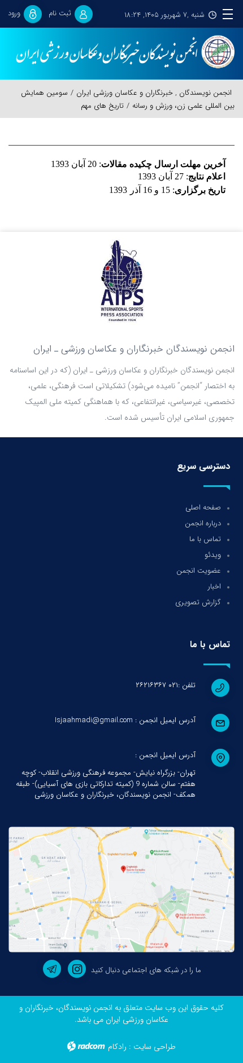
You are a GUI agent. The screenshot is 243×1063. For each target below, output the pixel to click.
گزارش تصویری (198, 602)
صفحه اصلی (203, 507)
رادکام (117, 1046)
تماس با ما (205, 539)
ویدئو (213, 555)
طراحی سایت (154, 1046)
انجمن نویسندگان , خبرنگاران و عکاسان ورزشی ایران (154, 93)
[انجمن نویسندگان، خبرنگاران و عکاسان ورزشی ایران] (121, 52)
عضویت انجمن (198, 571)
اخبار (214, 586)
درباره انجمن (203, 523)
